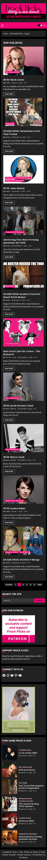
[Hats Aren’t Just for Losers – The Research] (23, 332)
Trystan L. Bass (10, 357)
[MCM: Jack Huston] (9, 769)
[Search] (44, 25)
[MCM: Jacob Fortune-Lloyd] (23, 387)
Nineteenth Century (25, 799)
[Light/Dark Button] (40, 25)
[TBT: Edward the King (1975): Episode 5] (9, 803)
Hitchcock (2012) (26, 821)
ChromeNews (38, 854)
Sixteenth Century (24, 178)
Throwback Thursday (26, 801)
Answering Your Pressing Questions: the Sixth (30, 837)
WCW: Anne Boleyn (14, 188)
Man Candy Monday (12, 72)
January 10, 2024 (19, 191)
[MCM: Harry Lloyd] (23, 438)
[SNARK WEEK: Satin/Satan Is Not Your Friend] (23, 112)
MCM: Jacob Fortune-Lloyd (18, 405)
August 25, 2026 (26, 756)
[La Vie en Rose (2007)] (9, 752)
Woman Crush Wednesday (15, 181)
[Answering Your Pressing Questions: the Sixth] (9, 837)
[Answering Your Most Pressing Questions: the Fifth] (23, 221)
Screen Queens (11, 178)
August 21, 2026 (26, 791)
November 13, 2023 (20, 246)
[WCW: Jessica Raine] (23, 489)
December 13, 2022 (26, 357)
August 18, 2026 (26, 842)
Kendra (7, 83)
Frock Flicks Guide (12, 344)
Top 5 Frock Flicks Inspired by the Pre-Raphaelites (31, 786)
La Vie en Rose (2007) (28, 753)
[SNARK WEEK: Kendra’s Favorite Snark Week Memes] (23, 275)
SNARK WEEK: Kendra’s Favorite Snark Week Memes (21, 296)
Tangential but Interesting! (15, 232)
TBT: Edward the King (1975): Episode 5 (29, 805)
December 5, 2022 (26, 409)
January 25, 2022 (19, 563)
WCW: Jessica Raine (14, 508)
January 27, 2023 (19, 300)
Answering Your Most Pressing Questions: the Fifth (21, 241)
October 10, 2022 (25, 460)
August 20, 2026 (26, 809)
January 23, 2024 (20, 137)
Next (39, 584)
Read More (9, 94)
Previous (9, 584)
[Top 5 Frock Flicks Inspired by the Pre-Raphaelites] (9, 786)
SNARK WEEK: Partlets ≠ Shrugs (21, 559)
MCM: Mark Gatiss (13, 79)
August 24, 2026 (26, 773)
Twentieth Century (25, 750)
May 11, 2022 (18, 512)
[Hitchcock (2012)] (9, 820)
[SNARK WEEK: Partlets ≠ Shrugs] (23, 541)
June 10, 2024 (18, 83)
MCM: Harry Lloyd (13, 457)
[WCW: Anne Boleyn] (23, 169)
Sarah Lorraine (10, 409)
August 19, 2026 (26, 824)
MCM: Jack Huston (27, 770)
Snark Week (10, 123)
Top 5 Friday (23, 783)
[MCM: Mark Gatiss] (23, 61)
